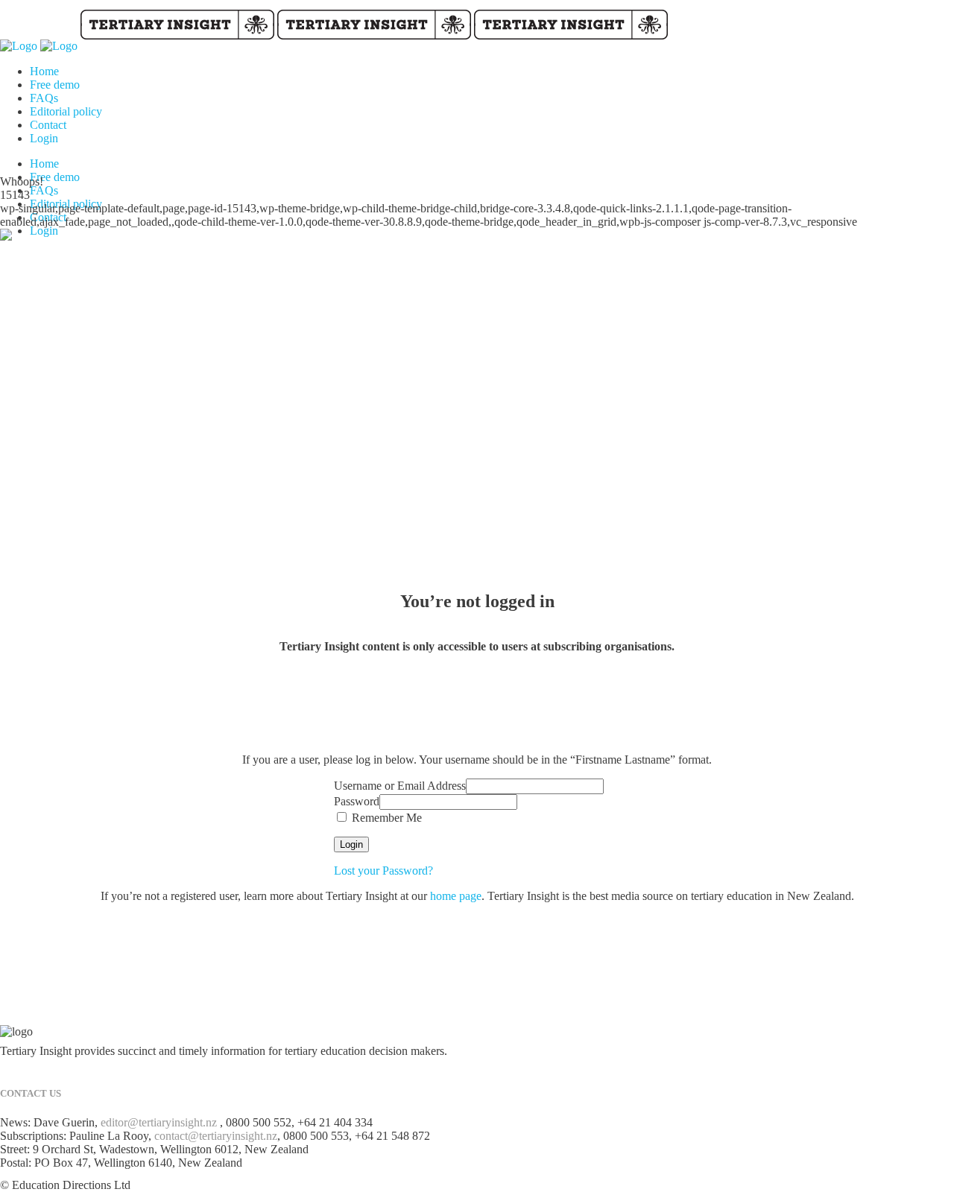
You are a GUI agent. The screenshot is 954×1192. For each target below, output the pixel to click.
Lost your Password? (383, 870)
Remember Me (385, 817)
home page (455, 896)
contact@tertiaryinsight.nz (215, 1135)
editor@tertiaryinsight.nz (159, 1122)
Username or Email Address (400, 785)
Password (356, 801)
